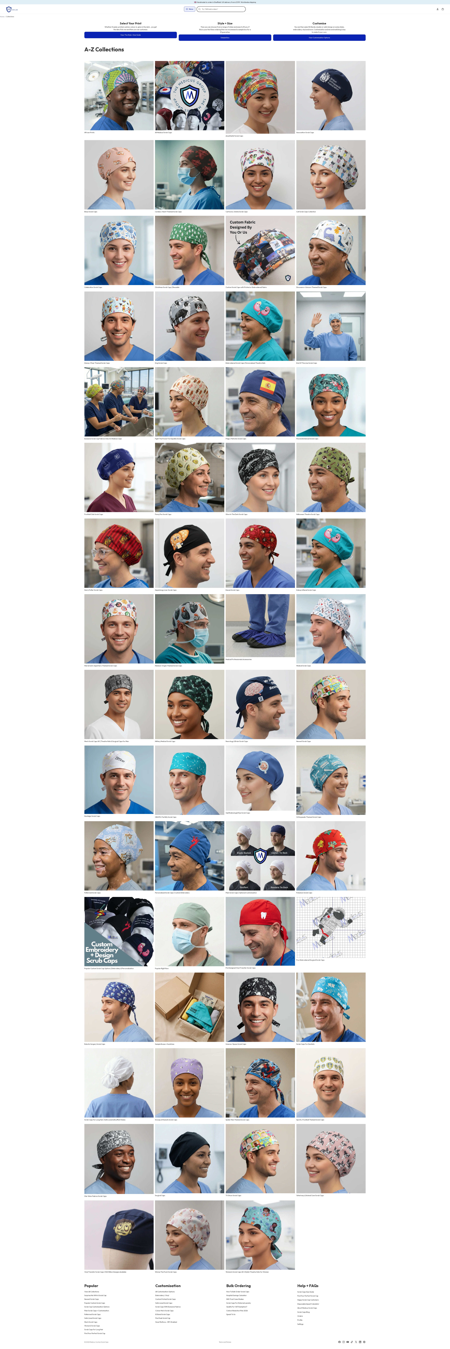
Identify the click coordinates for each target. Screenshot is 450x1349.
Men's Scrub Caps (90, 1322)
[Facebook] (339, 1342)
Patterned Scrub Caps (92, 1314)
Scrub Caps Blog (303, 1312)
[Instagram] (343, 1342)
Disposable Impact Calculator (308, 1304)
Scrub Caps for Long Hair (93, 1329)
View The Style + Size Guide (130, 35)
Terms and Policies (225, 1342)
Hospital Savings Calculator (236, 1295)
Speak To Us (230, 1314)
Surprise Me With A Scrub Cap (95, 1295)
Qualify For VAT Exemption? (236, 1307)
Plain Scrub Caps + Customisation (96, 1310)
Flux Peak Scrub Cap (162, 1318)
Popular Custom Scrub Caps (94, 1303)
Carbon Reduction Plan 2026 (237, 1310)
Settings (300, 1324)
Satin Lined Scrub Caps (92, 1318)
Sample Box (225, 38)
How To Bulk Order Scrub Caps (237, 1291)
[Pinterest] (364, 1342)
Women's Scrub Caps (92, 1326)
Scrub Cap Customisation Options (96, 1307)
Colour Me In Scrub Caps (164, 1310)
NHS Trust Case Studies (235, 1299)
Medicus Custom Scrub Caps (99, 1342)
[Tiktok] (351, 1342)
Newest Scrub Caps (91, 1299)
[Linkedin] (360, 1342)
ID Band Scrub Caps (162, 1314)
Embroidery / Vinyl (162, 1295)
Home (2, 16)
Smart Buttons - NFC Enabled (166, 1322)
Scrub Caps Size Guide (305, 1292)
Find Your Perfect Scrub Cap (94, 1333)
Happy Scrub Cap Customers (308, 1300)
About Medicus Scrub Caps (307, 1308)
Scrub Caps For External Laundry (238, 1303)
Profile (299, 1320)
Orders (300, 1316)
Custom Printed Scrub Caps (165, 1299)
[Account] (437, 9)
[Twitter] (356, 1342)
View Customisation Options (319, 38)
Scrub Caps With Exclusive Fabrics (168, 1307)
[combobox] (222, 9)
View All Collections (91, 1291)
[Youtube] (347, 1342)
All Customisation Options (165, 1291)
